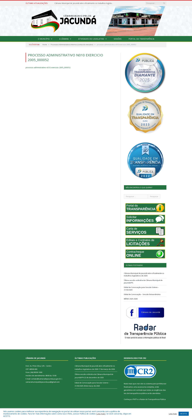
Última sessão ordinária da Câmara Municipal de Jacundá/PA (80, 3)
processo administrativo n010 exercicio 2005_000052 (48, 67)
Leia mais (101, 413)
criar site (139, 383)
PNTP (135, 399)
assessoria (141, 387)
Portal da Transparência (141, 39)
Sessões (117, 39)
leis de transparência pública (135, 393)
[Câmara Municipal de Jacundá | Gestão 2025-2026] (96, 20)
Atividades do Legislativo (91, 39)
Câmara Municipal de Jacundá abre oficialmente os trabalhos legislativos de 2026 (144, 274)
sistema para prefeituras (156, 383)
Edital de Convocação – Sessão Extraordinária (142, 294)
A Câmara (64, 39)
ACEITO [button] (183, 413)
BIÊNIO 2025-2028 (130, 299)
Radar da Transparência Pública (153, 399)
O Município (44, 39)
